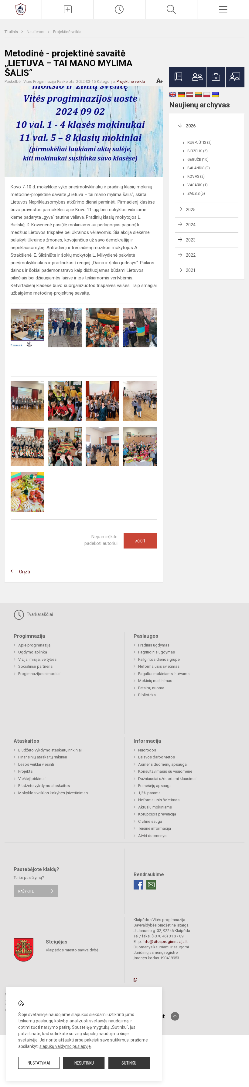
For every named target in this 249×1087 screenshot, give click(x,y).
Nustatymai (39, 1063)
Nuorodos (147, 750)
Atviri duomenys (152, 835)
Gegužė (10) (198, 159)
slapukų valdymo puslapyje (65, 1046)
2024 (191, 224)
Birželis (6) (197, 151)
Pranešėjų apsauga (155, 785)
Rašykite (26, 891)
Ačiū (140, 541)
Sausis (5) (196, 193)
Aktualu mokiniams (155, 807)
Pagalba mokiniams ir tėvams (163, 673)
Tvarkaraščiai (39, 614)
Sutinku (128, 1063)
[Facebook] (138, 885)
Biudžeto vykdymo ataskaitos (44, 785)
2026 (191, 125)
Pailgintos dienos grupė (159, 659)
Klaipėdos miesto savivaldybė (72, 950)
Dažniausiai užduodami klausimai (167, 778)
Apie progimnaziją (34, 645)
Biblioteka (147, 695)
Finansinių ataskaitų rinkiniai (42, 757)
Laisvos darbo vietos (156, 757)
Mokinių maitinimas (155, 680)
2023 (191, 240)
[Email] (151, 885)
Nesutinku (84, 1063)
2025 (191, 209)
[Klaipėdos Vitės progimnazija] (20, 9)
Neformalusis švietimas (158, 666)
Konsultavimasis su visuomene (165, 771)
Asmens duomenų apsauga (162, 764)
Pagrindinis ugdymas (156, 652)
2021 (191, 270)
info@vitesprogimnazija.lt (165, 941)
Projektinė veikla (67, 31)
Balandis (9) (198, 168)
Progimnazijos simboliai (39, 673)
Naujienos (36, 31)
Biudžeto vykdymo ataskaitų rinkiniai (50, 750)
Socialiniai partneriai (35, 666)
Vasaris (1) (197, 185)
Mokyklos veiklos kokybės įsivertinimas (53, 793)
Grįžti (24, 572)
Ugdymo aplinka (32, 652)
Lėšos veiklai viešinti (36, 764)
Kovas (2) (196, 176)
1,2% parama (149, 793)
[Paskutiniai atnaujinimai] (119, 9)
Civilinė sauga (150, 821)
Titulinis (12, 31)
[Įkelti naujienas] (68, 9)
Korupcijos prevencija (157, 814)
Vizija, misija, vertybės (37, 659)
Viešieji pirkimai (32, 778)
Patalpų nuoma (151, 688)
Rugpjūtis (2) (199, 142)
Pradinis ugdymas (153, 645)
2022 (191, 255)
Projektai (25, 771)
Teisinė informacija (154, 828)
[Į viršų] (175, 1016)
